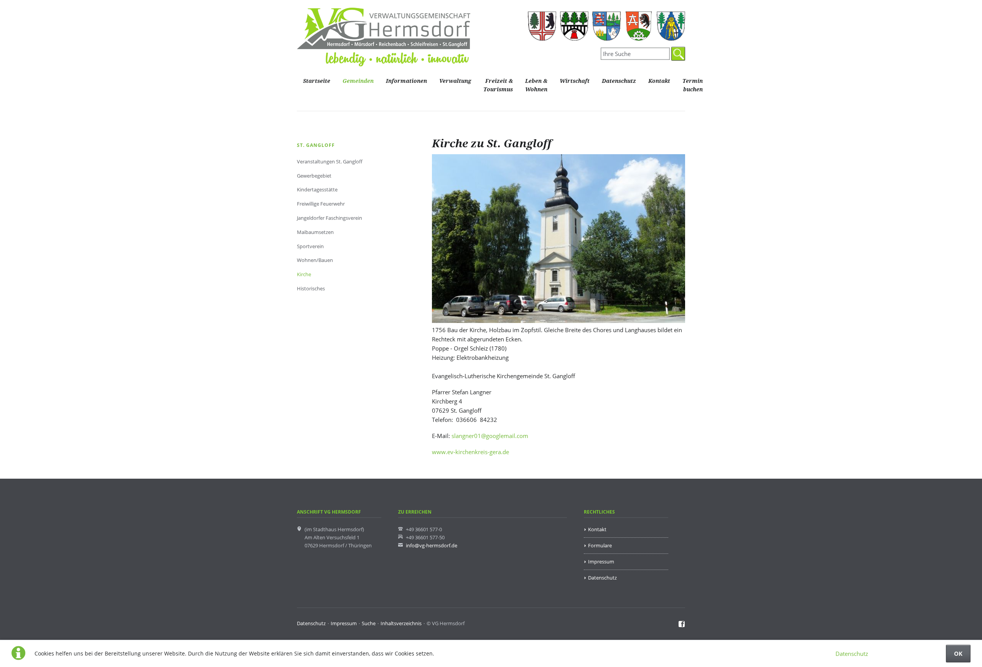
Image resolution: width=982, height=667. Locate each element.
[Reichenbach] (606, 26)
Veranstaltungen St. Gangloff (329, 161)
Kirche (304, 274)
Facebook (682, 624)
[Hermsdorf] (542, 26)
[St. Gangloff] (671, 26)
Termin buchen (692, 85)
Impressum (601, 561)
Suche (369, 623)
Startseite (316, 81)
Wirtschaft (575, 81)
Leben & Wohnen (536, 85)
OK (958, 653)
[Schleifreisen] (638, 26)
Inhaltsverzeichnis (401, 623)
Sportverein (310, 246)
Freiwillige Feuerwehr (321, 203)
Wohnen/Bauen (315, 260)
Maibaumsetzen (315, 232)
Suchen (678, 54)
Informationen (406, 81)
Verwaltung (455, 81)
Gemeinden (358, 81)
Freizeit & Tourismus (498, 85)
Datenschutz (851, 653)
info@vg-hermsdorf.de (431, 545)
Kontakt (659, 81)
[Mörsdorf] (574, 26)
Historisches (311, 288)
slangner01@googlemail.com (489, 436)
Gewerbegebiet (314, 175)
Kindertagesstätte (317, 189)
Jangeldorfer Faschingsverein (329, 217)
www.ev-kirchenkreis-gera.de (470, 452)
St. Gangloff (316, 145)
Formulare (600, 545)
